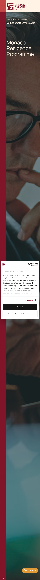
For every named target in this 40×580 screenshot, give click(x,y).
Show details (28, 300)
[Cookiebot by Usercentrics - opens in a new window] (28, 264)
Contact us (30, 570)
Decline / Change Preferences (19, 314)
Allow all (20, 307)
